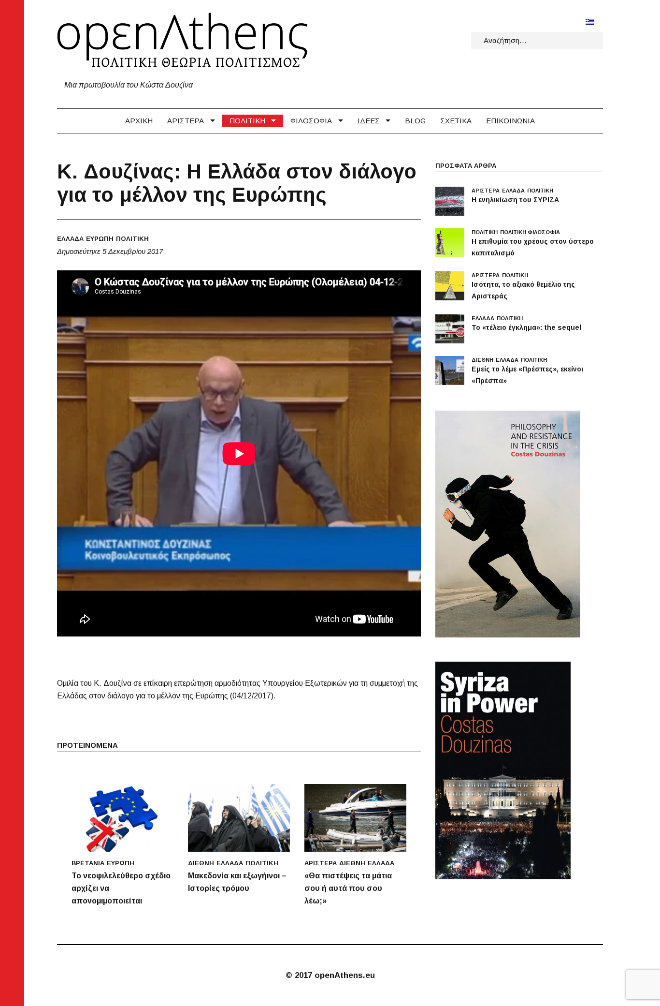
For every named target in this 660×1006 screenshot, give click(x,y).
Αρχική (139, 121)
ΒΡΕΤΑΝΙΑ (88, 863)
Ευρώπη (100, 238)
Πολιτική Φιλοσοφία (530, 232)
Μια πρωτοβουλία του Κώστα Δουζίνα (128, 85)
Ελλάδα (70, 238)
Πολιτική (247, 121)
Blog (415, 121)
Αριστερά (185, 121)
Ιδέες (369, 121)
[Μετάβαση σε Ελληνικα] (590, 21)
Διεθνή (201, 863)
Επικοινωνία (510, 121)
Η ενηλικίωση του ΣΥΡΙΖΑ (515, 200)
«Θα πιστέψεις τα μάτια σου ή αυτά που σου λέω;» (348, 888)
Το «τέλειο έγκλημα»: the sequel (526, 327)
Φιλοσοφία (311, 121)
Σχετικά (456, 121)
